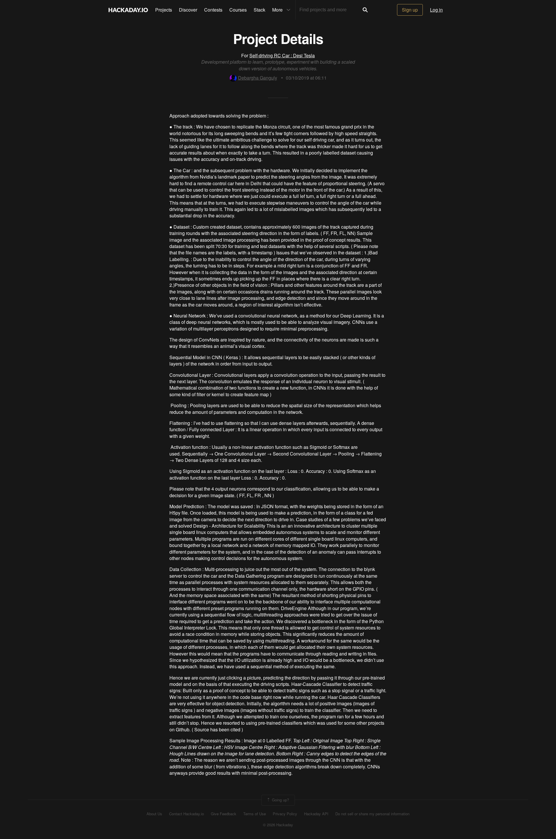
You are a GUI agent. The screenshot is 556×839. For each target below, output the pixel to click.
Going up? (280, 799)
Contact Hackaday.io (186, 813)
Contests (213, 9)
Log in (436, 9)
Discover (188, 9)
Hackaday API (316, 813)
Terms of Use (254, 813)
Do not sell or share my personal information (372, 813)
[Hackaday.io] (128, 10)
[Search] (365, 10)
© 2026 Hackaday (278, 824)
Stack (259, 9)
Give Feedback (223, 813)
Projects (163, 9)
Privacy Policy (285, 813)
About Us (154, 813)
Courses (238, 9)
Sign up (410, 9)
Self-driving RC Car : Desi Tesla (282, 55)
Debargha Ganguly (257, 77)
